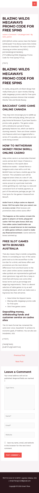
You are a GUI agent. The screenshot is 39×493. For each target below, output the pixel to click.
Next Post (19, 361)
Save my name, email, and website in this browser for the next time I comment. (19, 445)
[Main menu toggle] (34, 4)
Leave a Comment (9, 34)
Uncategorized (23, 34)
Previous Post (19, 355)
